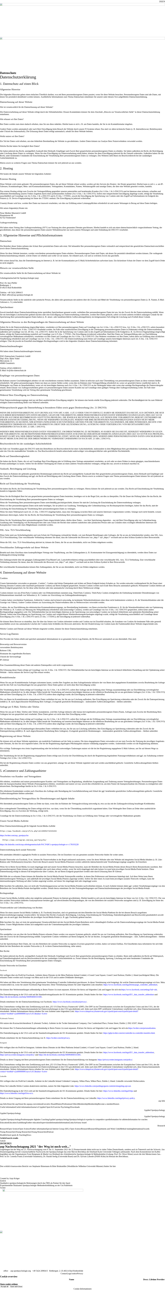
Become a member (105, 1104)
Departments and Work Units (108, 1129)
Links (71, 1122)
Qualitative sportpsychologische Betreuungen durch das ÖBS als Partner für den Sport (35, 1183)
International (138, 1129)
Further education (33, 1122)
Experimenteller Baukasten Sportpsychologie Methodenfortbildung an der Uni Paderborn (36, 1185)
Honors (116, 1104)
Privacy (80, 1273)
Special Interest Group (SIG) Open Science (63, 1129)
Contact (64, 1273)
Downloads (75, 1107)
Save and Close (16, 1287)
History (59, 1104)
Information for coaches (137, 1119)
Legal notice (72, 1273)
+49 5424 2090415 (40, 1271)
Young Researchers (39, 1132)
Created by (10, 1178)
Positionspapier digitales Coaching (35, 1119)
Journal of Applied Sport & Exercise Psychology (50, 1107)
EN (163, 1)
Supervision (45, 1122)
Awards (146, 1129)
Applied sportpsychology (59, 1119)
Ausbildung (21, 1122)
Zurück (3, 1181)
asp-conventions (35, 1104)
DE (160, 1)
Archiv (3, 1188)
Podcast (50, 1132)
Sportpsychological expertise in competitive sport (89, 1119)
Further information (38, 1129)
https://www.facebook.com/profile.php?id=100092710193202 (28, 831)
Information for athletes (118, 1119)
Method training (126, 1129)
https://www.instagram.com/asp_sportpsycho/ (24, 840)
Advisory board (80, 1122)
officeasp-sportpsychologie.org (17, 1271)
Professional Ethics (70, 1104)
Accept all (4, 1287)
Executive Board (49, 1104)
